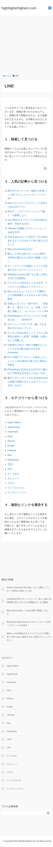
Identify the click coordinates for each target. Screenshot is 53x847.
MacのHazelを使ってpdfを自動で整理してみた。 (27, 612)
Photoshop (13, 460)
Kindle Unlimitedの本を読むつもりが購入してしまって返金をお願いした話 (29, 589)
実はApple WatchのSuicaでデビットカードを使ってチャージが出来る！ (28, 623)
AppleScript (14, 427)
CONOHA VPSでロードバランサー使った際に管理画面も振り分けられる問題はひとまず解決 (29, 600)
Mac (10, 455)
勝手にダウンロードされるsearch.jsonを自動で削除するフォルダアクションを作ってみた (28, 382)
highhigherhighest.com (18, 8)
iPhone (11, 441)
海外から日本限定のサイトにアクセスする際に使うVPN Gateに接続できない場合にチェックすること (29, 636)
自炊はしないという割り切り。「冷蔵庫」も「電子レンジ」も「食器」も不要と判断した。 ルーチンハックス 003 (28, 307)
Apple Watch (14, 422)
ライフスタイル (16, 487)
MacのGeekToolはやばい (21, 249)
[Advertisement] (26, 44)
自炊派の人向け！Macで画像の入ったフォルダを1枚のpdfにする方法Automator (27, 349)
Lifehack (12, 450)
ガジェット (13, 478)
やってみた (13, 474)
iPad (10, 436)
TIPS (10, 464)
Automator (13, 431)
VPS (10, 469)
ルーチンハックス (17, 492)
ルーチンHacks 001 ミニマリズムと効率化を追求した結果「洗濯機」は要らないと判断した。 (28, 337)
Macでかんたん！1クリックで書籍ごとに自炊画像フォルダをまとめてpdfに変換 (28, 295)
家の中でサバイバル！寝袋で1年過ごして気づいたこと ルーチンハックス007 (27, 195)
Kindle (11, 445)
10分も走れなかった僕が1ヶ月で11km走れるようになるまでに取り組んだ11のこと (28, 241)
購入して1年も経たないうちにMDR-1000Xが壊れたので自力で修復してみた (27, 257)
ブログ (11, 483)
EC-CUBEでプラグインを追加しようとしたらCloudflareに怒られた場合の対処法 (27, 361)
